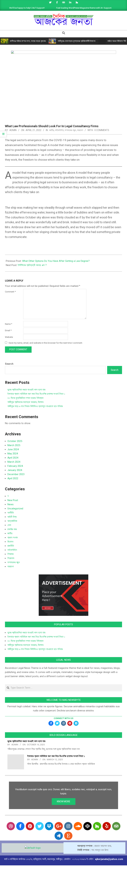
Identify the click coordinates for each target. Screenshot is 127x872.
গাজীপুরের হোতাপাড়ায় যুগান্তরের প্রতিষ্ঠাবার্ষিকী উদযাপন (76, 41)
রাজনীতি (10, 545)
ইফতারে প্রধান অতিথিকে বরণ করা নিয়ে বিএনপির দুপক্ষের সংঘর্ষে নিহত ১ (36, 393)
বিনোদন (10, 541)
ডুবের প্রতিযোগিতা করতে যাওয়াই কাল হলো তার (26, 389)
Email (8, 330)
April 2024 (12, 457)
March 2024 (13, 461)
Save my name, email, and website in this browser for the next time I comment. (46, 343)
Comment (10, 291)
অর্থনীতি (10, 512)
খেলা (9, 525)
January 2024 (14, 470)
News (10, 504)
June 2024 (13, 449)
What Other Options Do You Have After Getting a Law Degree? (56, 260)
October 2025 (14, 441)
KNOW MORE (63, 801)
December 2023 (15, 474)
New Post (12, 500)
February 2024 (15, 465)
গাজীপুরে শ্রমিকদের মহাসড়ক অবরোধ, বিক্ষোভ (25, 402)
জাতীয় (51, 130)
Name (8, 324)
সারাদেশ (80, 130)
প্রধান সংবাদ (12, 537)
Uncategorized (15, 508)
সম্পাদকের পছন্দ (70, 130)
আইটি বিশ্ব (12, 516)
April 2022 (12, 478)
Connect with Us (63, 718)
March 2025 (13, 445)
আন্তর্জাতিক (12, 520)
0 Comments (101, 130)
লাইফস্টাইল (59, 130)
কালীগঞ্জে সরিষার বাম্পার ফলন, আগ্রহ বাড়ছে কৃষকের (28, 41)
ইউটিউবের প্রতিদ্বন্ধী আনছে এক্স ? (32, 265)
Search (9, 363)
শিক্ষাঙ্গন (10, 554)
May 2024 (12, 453)
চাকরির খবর (12, 529)
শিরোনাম (10, 558)
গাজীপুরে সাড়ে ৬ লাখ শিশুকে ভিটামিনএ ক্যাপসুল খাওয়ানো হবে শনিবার (35, 406)
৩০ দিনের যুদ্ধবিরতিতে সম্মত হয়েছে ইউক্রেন (25, 397)
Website (9, 337)
